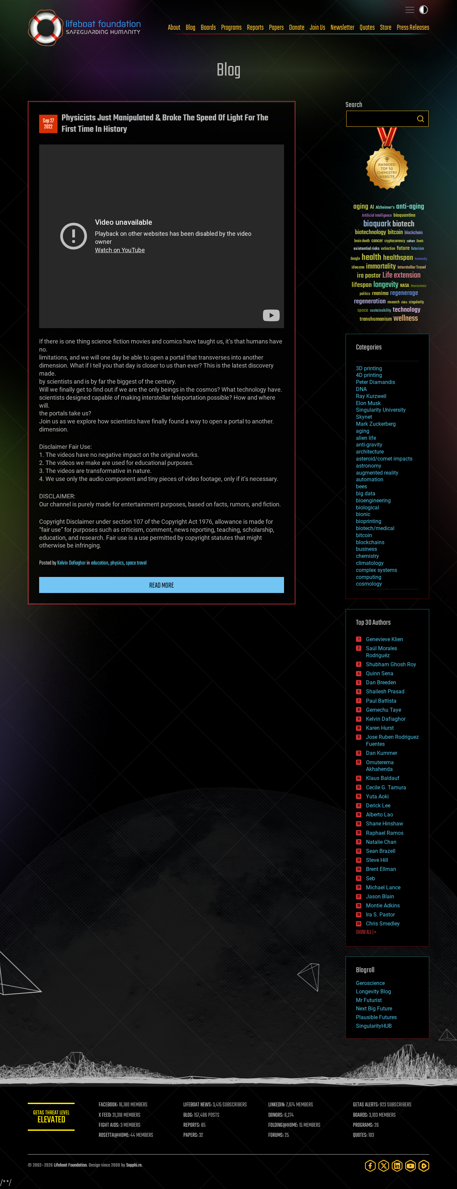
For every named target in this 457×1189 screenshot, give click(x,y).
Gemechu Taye (383, 710)
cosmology (369, 584)
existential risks (366, 249)
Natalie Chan (381, 842)
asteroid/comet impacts (384, 459)
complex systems (376, 570)
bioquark (377, 224)
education (99, 563)
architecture (370, 452)
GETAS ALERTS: (366, 1105)
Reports (255, 28)
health (371, 258)
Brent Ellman (381, 869)
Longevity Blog (373, 991)
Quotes (367, 28)
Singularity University (381, 410)
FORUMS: (276, 1135)
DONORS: (275, 1115)
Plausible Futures (376, 1017)
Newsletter (342, 28)
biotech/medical (375, 528)
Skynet (364, 417)
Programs (231, 28)
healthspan (398, 258)
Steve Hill (377, 860)
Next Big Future (374, 1008)
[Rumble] (424, 1166)
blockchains (370, 542)
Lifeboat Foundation (70, 1165)
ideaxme (358, 268)
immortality (381, 267)
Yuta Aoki (377, 796)
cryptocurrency (394, 241)
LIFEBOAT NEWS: (197, 1105)
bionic (363, 514)
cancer (377, 241)
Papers (276, 28)
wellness (405, 318)
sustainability (380, 311)
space (362, 310)
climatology (370, 563)
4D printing (369, 375)
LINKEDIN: (276, 1105)
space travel (136, 563)
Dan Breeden (381, 682)
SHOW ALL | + (366, 932)
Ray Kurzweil (371, 396)
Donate (296, 28)
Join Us (317, 28)
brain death (362, 241)
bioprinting (368, 521)
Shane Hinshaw (384, 823)
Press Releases (413, 28)
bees (361, 486)
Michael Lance (383, 887)
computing (368, 577)
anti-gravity (369, 444)
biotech (403, 224)
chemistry (367, 556)
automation (369, 479)
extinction (388, 249)
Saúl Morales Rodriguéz (381, 652)
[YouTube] (410, 1166)
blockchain (413, 233)
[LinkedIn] (397, 1166)
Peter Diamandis (375, 382)
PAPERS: (190, 1135)
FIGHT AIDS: (109, 1125)
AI (372, 207)
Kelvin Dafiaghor (71, 563)
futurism (417, 249)
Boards (208, 28)
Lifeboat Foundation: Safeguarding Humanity (85, 27)
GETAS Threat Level (51, 1118)
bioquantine (404, 215)
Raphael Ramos (384, 833)
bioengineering (373, 500)
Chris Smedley (383, 923)
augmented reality (377, 473)
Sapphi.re (134, 1165)
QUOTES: (360, 1135)
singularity (416, 302)
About (174, 28)
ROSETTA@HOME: (114, 1135)
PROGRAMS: (363, 1125)
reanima (380, 293)
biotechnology (370, 232)
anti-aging (410, 207)
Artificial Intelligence (377, 216)
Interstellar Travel (411, 267)
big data (365, 493)
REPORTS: (191, 1125)
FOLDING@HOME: (283, 1125)
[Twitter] (383, 1166)
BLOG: (188, 1115)
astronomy (368, 466)
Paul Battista (381, 701)
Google (355, 259)
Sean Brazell (380, 851)
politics (365, 294)
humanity (421, 259)
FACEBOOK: (108, 1105)
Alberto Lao (379, 814)
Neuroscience (418, 286)
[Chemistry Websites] (387, 160)
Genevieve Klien (384, 639)
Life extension (401, 275)
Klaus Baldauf (382, 778)
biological (367, 507)
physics (117, 563)
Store (385, 28)
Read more (161, 585)
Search (421, 119)
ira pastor (369, 276)
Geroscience (370, 983)
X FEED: (105, 1115)
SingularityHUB (374, 1026)
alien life (366, 438)
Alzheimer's (385, 207)
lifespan (362, 285)
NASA (404, 286)
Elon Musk (368, 403)
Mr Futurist (369, 1000)
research (393, 302)
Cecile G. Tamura (386, 787)
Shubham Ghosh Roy (391, 664)
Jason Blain (380, 896)
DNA (361, 389)
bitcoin (395, 232)
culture (411, 241)
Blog (190, 28)
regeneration (370, 301)
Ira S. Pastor (380, 914)
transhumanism (376, 319)
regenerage (404, 293)
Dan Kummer (381, 753)
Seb (370, 878)
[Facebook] (370, 1166)
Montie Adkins (383, 905)
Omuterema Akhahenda (380, 766)
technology (407, 310)
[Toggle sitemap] (409, 9)
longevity (385, 285)
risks (404, 302)
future (403, 248)
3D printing (369, 368)
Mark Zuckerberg (376, 424)
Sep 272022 (48, 124)
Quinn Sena (379, 673)
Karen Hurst (380, 728)
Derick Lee (378, 805)
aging (360, 207)
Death (420, 241)
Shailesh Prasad (385, 691)
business (366, 549)
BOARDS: (360, 1115)
